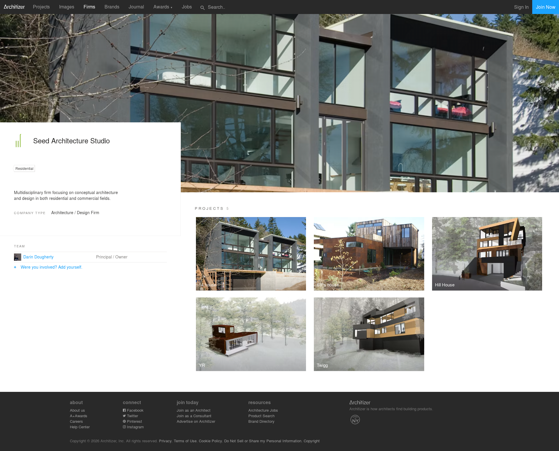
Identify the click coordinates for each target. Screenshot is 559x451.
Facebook (135, 410)
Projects (41, 6)
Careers (76, 421)
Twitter (132, 415)
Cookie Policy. (211, 440)
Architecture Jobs (263, 410)
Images (66, 6)
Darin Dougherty (38, 257)
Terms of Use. (186, 440)
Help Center (80, 426)
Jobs (187, 6)
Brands (112, 6)
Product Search (261, 415)
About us (77, 410)
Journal (136, 6)
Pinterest (134, 421)
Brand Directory (261, 421)
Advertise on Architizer (196, 421)
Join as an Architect (193, 410)
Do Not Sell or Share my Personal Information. (263, 440)
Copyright (312, 440)
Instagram (135, 426)
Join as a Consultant (194, 415)
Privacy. (166, 440)
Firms (89, 6)
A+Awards (78, 415)
